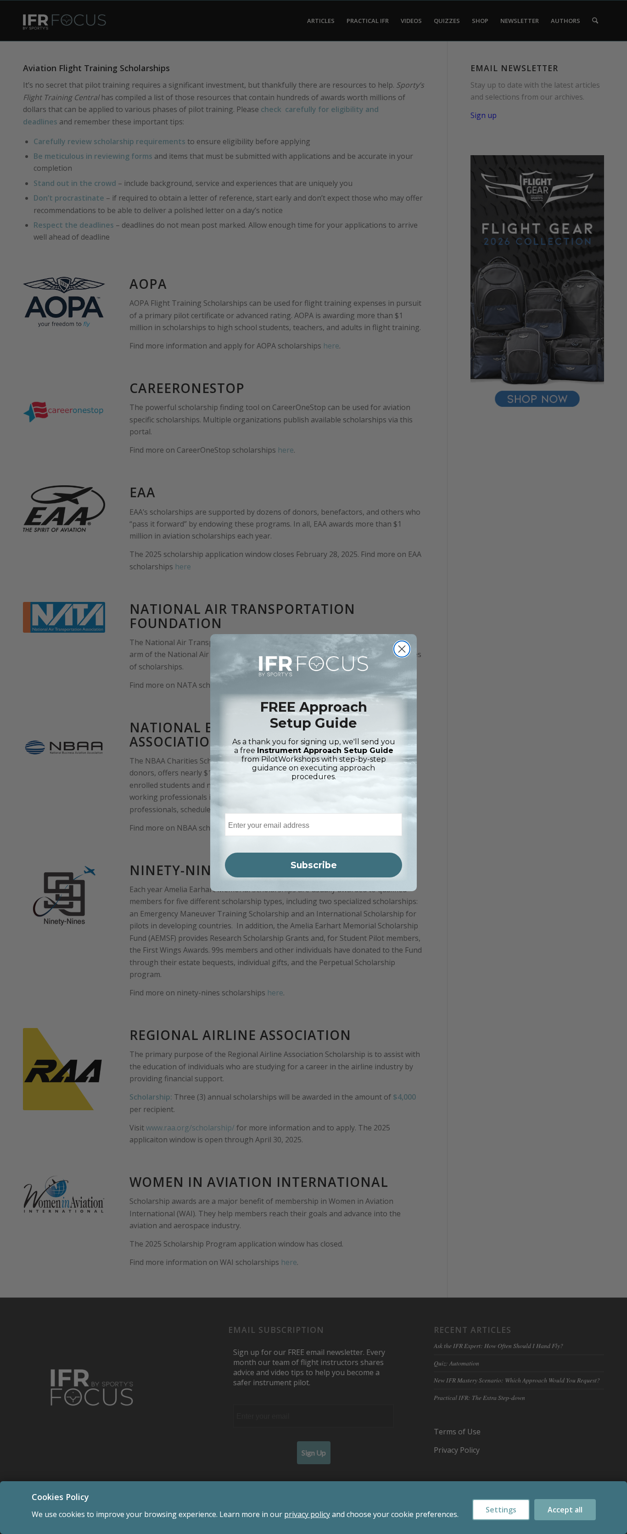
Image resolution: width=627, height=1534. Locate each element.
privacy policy (307, 1514)
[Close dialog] (402, 649)
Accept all (565, 1510)
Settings (501, 1510)
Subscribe (314, 865)
